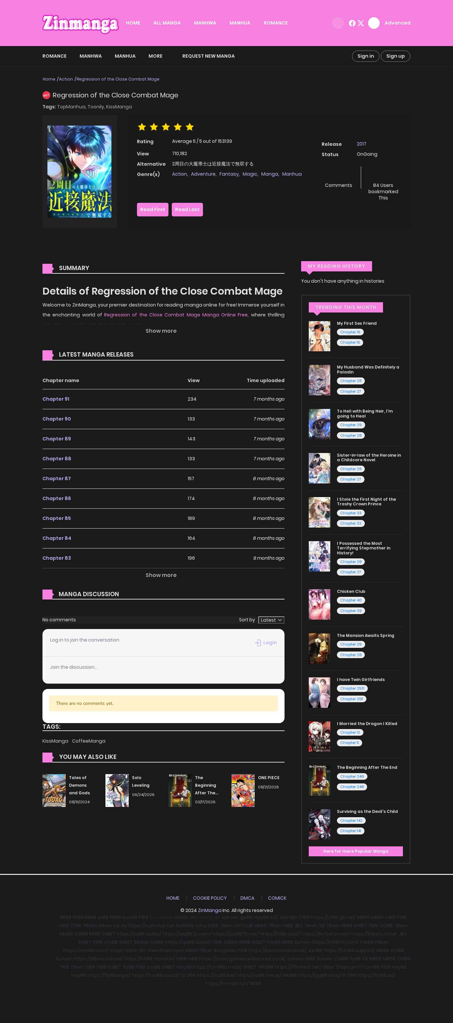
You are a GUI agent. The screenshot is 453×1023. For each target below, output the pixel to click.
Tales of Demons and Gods (79, 785)
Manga (269, 174)
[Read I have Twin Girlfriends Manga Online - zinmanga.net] (319, 692)
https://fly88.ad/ (376, 975)
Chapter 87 (56, 478)
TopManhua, (72, 106)
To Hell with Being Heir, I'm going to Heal (365, 413)
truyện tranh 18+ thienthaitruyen (146, 950)
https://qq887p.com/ (186, 934)
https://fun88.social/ (155, 975)
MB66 (363, 917)
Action (66, 79)
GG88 (397, 950)
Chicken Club (351, 591)
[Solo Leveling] (117, 790)
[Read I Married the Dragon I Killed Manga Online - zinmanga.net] (319, 736)
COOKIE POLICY (210, 898)
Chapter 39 (351, 610)
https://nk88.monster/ (149, 958)
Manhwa (91, 56)
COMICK (277, 898)
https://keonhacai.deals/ (277, 950)
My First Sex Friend (357, 323)
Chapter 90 (56, 419)
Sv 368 (188, 975)
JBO (298, 925)
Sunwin (302, 942)
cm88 (111, 942)
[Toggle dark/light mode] (338, 23)
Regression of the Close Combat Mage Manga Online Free (176, 315)
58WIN (141, 942)
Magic (250, 174)
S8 (322, 925)
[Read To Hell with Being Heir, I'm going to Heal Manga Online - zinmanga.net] (319, 424)
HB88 (347, 925)
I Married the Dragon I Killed (367, 723)
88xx (328, 967)
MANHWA (205, 23)
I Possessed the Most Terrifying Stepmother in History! (363, 548)
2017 (361, 144)
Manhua (125, 56)
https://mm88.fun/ (227, 983)
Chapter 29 (351, 424)
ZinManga (210, 910)
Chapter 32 (350, 523)
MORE (155, 56)
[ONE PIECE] (243, 790)
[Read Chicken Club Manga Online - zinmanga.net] (319, 604)
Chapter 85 (56, 518)
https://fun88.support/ (349, 950)
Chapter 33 (350, 513)
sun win (230, 917)
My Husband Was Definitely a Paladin (368, 369)
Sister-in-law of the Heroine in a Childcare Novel (369, 457)
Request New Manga (208, 56)
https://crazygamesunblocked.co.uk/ (242, 958)
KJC (274, 917)
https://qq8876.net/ (235, 934)
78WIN (90, 925)
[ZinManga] (80, 22)
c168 (390, 917)
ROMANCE (276, 23)
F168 (143, 917)
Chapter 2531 (352, 688)
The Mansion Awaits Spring (365, 635)
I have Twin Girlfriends (361, 679)
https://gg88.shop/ (320, 975)
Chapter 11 (349, 742)
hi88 (288, 925)
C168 (303, 917)
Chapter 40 (351, 600)
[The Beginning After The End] (180, 790)
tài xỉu (120, 925)
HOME (133, 23)
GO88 (386, 925)
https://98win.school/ (98, 958)
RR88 (65, 917)
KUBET (114, 967)
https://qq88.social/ (188, 942)
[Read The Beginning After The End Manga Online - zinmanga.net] (319, 780)
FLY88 (349, 975)
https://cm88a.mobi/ (217, 967)
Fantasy (229, 174)
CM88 (81, 934)
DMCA (247, 898)
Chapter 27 (350, 391)
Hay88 (261, 917)
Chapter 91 (55, 399)
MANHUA (239, 23)
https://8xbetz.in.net (374, 934)
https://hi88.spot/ (280, 934)
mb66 (156, 942)
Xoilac (181, 917)
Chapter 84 (56, 538)
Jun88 (315, 950)
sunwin (295, 958)
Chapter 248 (352, 786)
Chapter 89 (56, 438)
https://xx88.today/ (139, 934)
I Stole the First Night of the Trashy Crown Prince (366, 501)
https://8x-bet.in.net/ (325, 934)
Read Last (187, 209)
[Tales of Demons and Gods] (54, 790)
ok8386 (288, 917)
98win (105, 925)
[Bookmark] (383, 174)
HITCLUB (243, 925)
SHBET (360, 925)
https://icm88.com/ (85, 950)
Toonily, (97, 106)
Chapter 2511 (351, 699)
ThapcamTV (349, 967)
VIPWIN (265, 967)
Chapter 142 (351, 820)
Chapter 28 (350, 380)
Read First (152, 209)
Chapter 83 (56, 558)
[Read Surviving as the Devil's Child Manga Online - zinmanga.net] (319, 824)
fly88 (355, 958)
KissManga (119, 106)
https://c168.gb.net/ (333, 917)
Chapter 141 (350, 830)
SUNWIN (184, 925)
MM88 (66, 934)
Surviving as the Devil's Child (367, 811)
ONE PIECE (269, 777)
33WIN (230, 942)
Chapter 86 (56, 498)
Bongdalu (225, 950)
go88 (246, 917)
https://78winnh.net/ (298, 967)
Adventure (203, 174)
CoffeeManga (88, 741)
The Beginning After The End (367, 767)
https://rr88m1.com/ (335, 942)
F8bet (381, 942)
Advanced (398, 23)
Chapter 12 (350, 732)
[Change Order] (146, 355)
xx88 (103, 917)
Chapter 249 (352, 776)
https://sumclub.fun (151, 925)
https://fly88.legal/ (109, 975)
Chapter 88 (56, 458)
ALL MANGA (167, 23)
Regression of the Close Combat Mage (118, 79)
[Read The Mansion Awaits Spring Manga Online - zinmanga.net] (319, 648)
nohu (201, 925)
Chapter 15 (350, 342)
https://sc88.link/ (216, 975)
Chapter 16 (350, 332)
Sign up (395, 56)
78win (226, 925)
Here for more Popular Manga (355, 851)
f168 (373, 925)
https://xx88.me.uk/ (259, 975)
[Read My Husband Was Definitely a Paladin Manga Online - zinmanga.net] (319, 379)
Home (49, 79)
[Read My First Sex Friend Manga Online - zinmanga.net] (319, 335)
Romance (54, 56)
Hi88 (181, 958)
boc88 (129, 917)
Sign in (365, 56)
